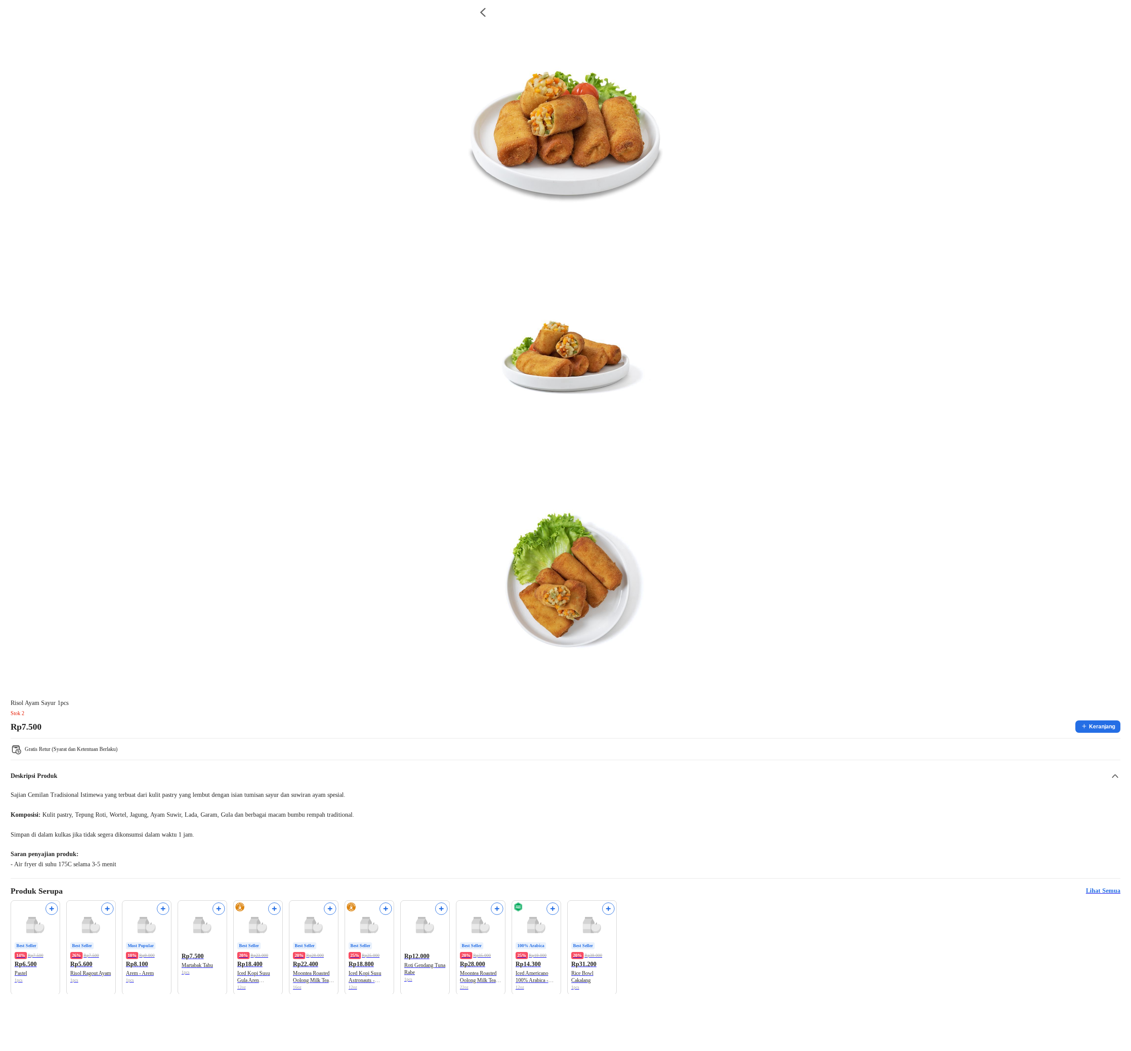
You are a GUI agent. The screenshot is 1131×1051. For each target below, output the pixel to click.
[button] (565, 776)
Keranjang (1102, 727)
